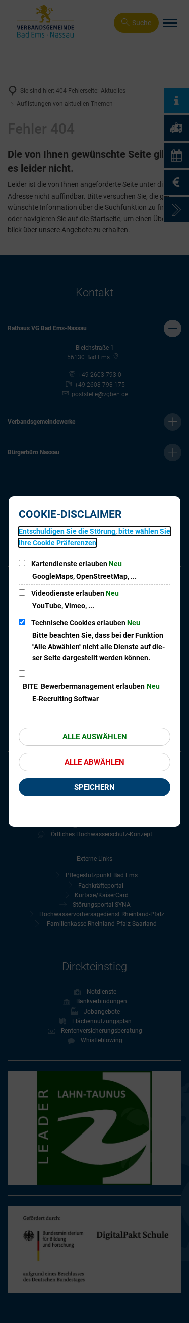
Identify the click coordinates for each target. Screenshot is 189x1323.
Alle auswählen (94, 736)
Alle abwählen (94, 762)
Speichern (94, 787)
